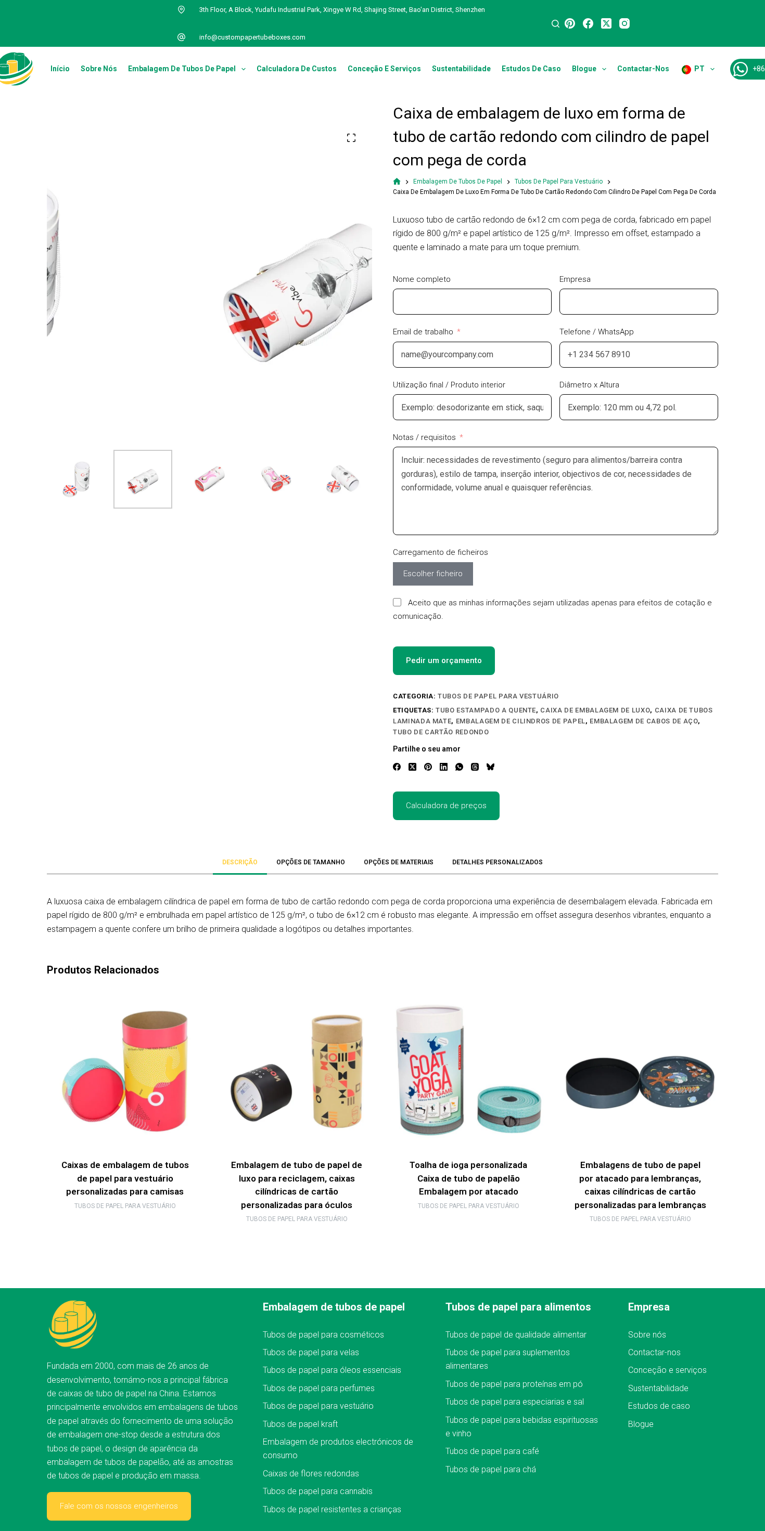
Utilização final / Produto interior (449, 385)
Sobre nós (99, 68)
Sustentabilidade (461, 68)
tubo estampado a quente (486, 710)
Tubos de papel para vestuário (498, 696)
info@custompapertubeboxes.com (252, 37)
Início (60, 68)
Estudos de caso (531, 68)
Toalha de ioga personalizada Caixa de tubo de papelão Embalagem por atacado (468, 1178)
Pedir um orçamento (444, 660)
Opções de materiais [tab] (399, 862)
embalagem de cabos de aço (644, 721)
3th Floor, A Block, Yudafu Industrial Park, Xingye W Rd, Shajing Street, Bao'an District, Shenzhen (342, 10)
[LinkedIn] (444, 767)
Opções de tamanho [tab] (310, 862)
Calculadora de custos (297, 68)
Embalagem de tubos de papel (182, 68)
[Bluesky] (490, 767)
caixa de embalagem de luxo (595, 710)
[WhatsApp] (459, 767)
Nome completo (422, 279)
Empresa (575, 279)
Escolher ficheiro (433, 573)
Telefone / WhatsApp (596, 331)
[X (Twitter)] (606, 23)
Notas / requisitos (424, 437)
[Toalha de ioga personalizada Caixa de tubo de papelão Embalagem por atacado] (468, 1071)
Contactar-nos (643, 68)
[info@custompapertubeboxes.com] (182, 37)
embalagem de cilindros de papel (520, 721)
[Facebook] (588, 23)
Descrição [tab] (240, 862)
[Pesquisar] (555, 24)
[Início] (397, 182)
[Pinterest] (570, 23)
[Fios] (475, 767)
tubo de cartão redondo (441, 732)
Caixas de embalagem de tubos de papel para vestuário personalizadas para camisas (125, 1178)
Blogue (584, 68)
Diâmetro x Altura (589, 385)
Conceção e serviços (384, 68)
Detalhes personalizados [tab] (497, 862)
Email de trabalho (423, 331)
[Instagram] (624, 23)
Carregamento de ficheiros (440, 552)
